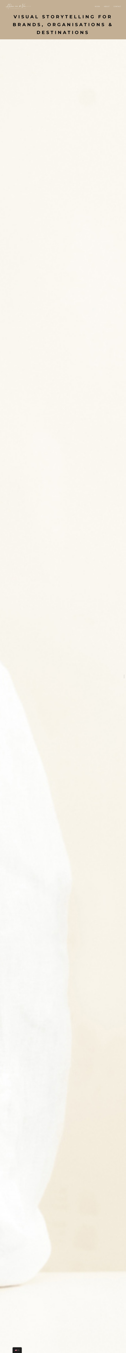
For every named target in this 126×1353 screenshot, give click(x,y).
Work (97, 6)
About (107, 6)
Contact (117, 6)
